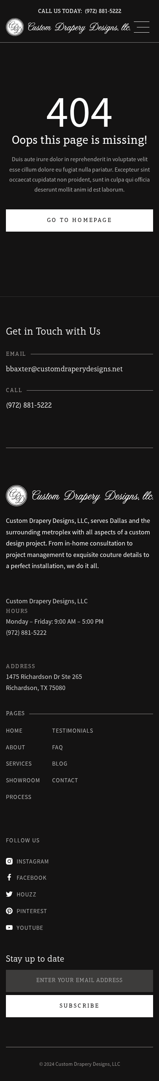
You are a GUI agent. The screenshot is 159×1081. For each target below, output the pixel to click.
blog (60, 763)
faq (57, 747)
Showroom (23, 780)
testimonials (73, 730)
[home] (68, 27)
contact (65, 780)
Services (19, 763)
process (18, 796)
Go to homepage (79, 220)
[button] (141, 27)
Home (14, 730)
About (16, 747)
